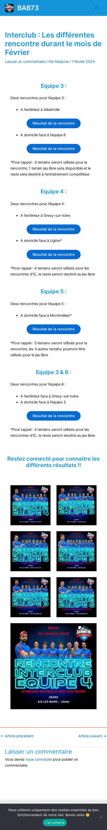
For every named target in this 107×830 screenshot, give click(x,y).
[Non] (100, 816)
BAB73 (28, 8)
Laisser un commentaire (25, 61)
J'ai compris (54, 823)
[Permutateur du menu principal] (97, 8)
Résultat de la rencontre (54, 123)
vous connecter (39, 759)
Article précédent (17, 736)
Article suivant (92, 736)
